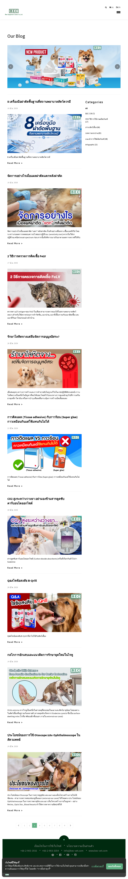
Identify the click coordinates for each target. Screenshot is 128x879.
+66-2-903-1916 (28, 850)
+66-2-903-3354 (50, 850)
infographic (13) (91, 144)
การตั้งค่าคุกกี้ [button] (98, 866)
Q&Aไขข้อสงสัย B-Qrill (22, 581)
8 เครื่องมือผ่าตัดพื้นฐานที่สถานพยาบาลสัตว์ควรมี (39, 102)
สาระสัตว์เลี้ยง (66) (92, 127)
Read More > (15, 163)
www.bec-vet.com (98, 850)
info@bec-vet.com (73, 850)
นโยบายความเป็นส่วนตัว (80, 846)
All (86, 108)
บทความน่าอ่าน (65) (93, 133)
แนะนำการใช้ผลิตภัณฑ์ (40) (96, 139)
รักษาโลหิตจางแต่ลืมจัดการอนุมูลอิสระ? (33, 337)
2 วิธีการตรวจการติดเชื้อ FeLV (26, 256)
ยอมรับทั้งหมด (114, 866)
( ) (112, 7)
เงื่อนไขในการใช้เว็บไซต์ (47, 846)
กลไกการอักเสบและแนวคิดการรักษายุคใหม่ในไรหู (40, 655)
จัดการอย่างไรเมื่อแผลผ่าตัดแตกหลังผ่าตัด (34, 176)
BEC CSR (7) (90, 113)
